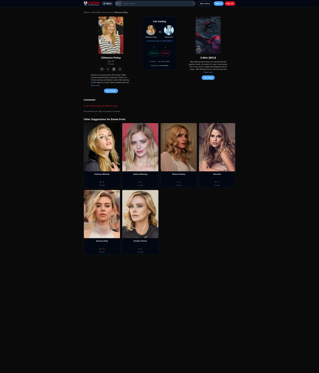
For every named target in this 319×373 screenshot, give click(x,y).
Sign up (230, 3)
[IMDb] (113, 69)
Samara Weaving (140, 174)
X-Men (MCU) (96, 12)
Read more (95, 85)
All (117, 3)
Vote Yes (154, 53)
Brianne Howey (178, 174)
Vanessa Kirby (102, 241)
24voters (102, 252)
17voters (102, 185)
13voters (140, 185)
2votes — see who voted (159, 61)
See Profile (111, 91)
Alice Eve (217, 174)
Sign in (219, 3)
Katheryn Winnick (102, 174)
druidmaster (164, 65)
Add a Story (205, 3)
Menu (109, 3)
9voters (178, 185)
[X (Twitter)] (107, 69)
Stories (86, 12)
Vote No (165, 53)
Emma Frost (108, 12)
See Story (208, 78)
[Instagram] (101, 69)
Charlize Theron (140, 241)
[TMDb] (119, 69)
